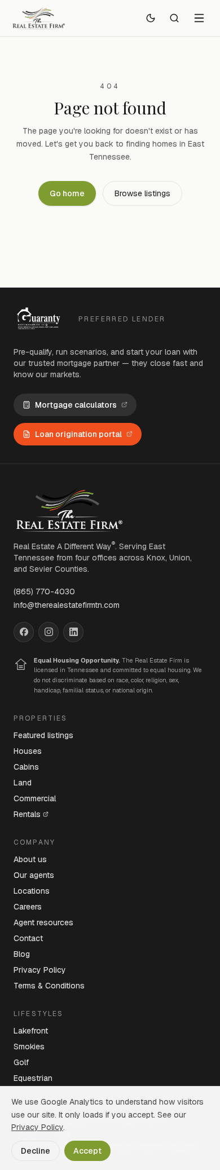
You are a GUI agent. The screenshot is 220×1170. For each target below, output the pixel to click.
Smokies (29, 1046)
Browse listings (142, 193)
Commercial (35, 798)
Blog (22, 954)
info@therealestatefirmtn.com (67, 605)
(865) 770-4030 (44, 591)
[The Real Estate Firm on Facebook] (24, 632)
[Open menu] (199, 18)
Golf (21, 1062)
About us (30, 859)
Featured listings (43, 735)
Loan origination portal (78, 434)
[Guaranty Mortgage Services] (40, 319)
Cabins (26, 767)
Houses (28, 751)
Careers (28, 907)
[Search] (174, 18)
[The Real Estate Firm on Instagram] (48, 632)
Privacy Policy (40, 970)
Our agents (34, 875)
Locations (32, 891)
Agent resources (43, 922)
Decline (35, 1151)
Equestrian (33, 1078)
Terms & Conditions (49, 986)
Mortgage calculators (76, 405)
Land (23, 783)
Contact (28, 938)
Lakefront (31, 1031)
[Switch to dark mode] (150, 18)
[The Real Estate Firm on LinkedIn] (73, 632)
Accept (87, 1151)
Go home (67, 193)
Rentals (27, 814)
